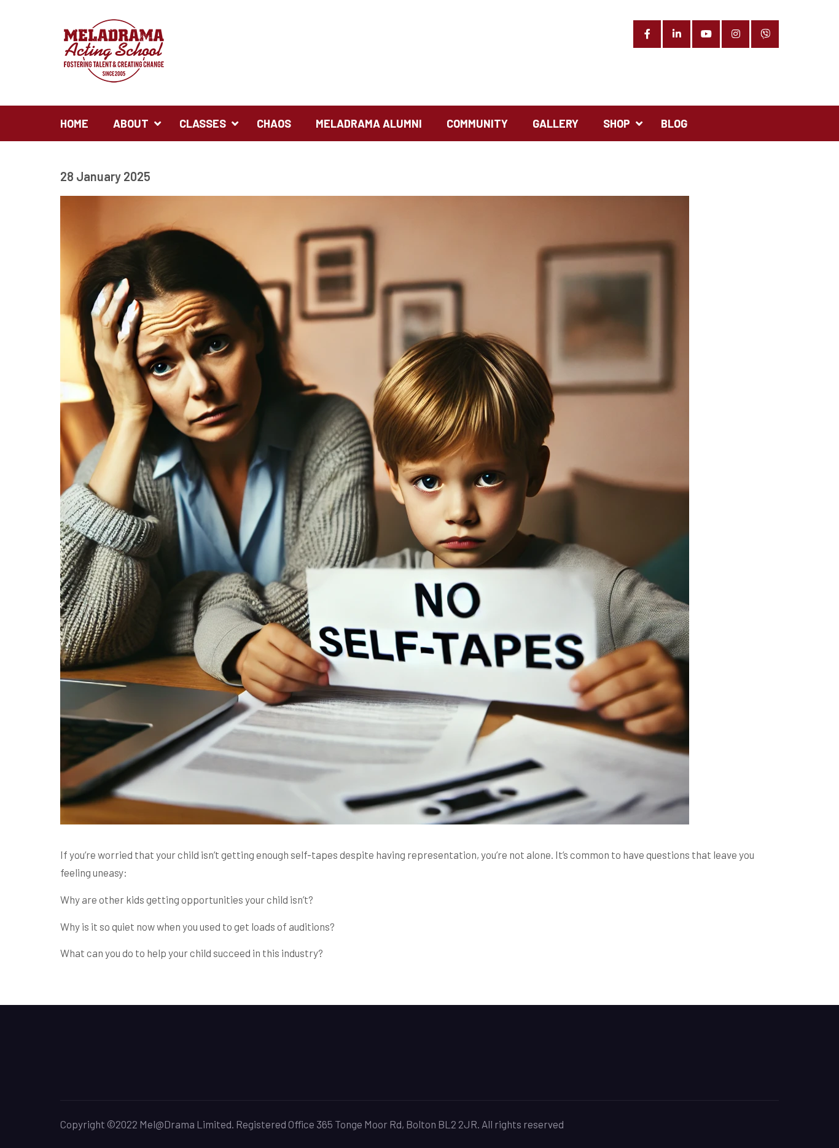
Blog (674, 123)
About (131, 123)
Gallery (556, 123)
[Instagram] (735, 34)
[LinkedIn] (676, 34)
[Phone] (765, 34)
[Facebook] (647, 34)
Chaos (274, 123)
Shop (616, 123)
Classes (202, 123)
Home (74, 123)
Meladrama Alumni (369, 123)
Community (477, 123)
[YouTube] (706, 34)
